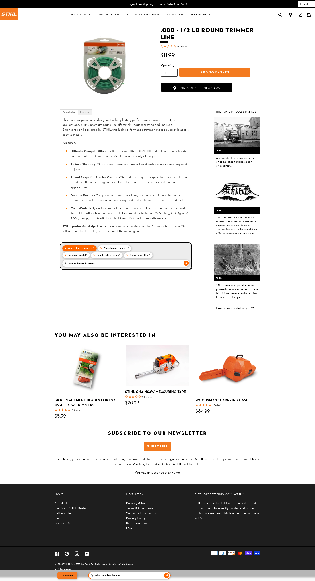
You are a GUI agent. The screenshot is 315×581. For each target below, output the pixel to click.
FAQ (129, 527)
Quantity (167, 65)
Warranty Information (141, 512)
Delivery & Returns (139, 503)
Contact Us (62, 522)
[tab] (69, 112)
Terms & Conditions (139, 508)
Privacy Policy (136, 517)
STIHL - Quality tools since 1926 (235, 111)
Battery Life (63, 512)
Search (59, 517)
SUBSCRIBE (157, 446)
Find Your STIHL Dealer (71, 508)
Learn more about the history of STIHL (237, 308)
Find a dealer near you (198, 87)
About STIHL (64, 503)
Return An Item (136, 522)
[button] (210, 46)
